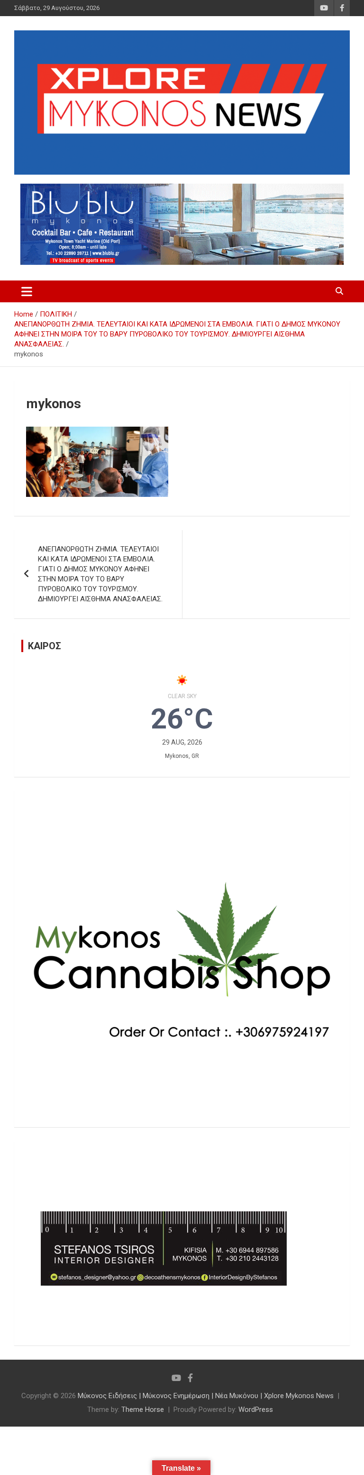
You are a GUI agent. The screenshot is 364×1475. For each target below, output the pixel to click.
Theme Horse (142, 1409)
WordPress (255, 1409)
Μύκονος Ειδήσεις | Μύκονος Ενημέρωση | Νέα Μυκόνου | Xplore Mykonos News (206, 1395)
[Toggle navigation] (26, 291)
